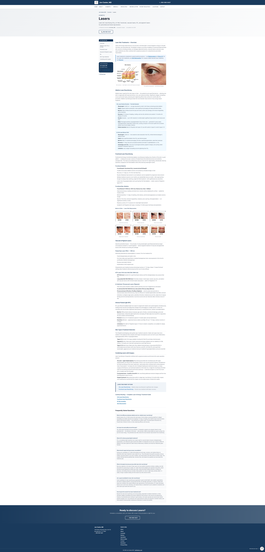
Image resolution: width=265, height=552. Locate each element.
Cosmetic (108, 6)
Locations (155, 6)
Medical (115, 6)
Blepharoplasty (152, 56)
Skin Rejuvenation (136, 58)
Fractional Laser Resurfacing (126, 389)
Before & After (134, 6)
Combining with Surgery (105, 59)
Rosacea (121, 60)
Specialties (124, 6)
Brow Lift (160, 56)
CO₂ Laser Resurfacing (124, 387)
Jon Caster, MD (102, 12)
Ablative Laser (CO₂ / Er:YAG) (105, 46)
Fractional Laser (103, 49)
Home (95, 6)
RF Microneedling (121, 401)
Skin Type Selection (104, 56)
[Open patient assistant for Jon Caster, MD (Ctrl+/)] (262, 549)
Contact (162, 6)
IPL (100, 54)
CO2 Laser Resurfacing (123, 397)
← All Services (102, 74)
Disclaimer (123, 542)
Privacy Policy (124, 544)
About (101, 6)
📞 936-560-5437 (106, 32)
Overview (102, 43)
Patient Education (145, 6)
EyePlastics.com (138, 550)
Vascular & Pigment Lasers (106, 51)
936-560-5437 (166, 2)
